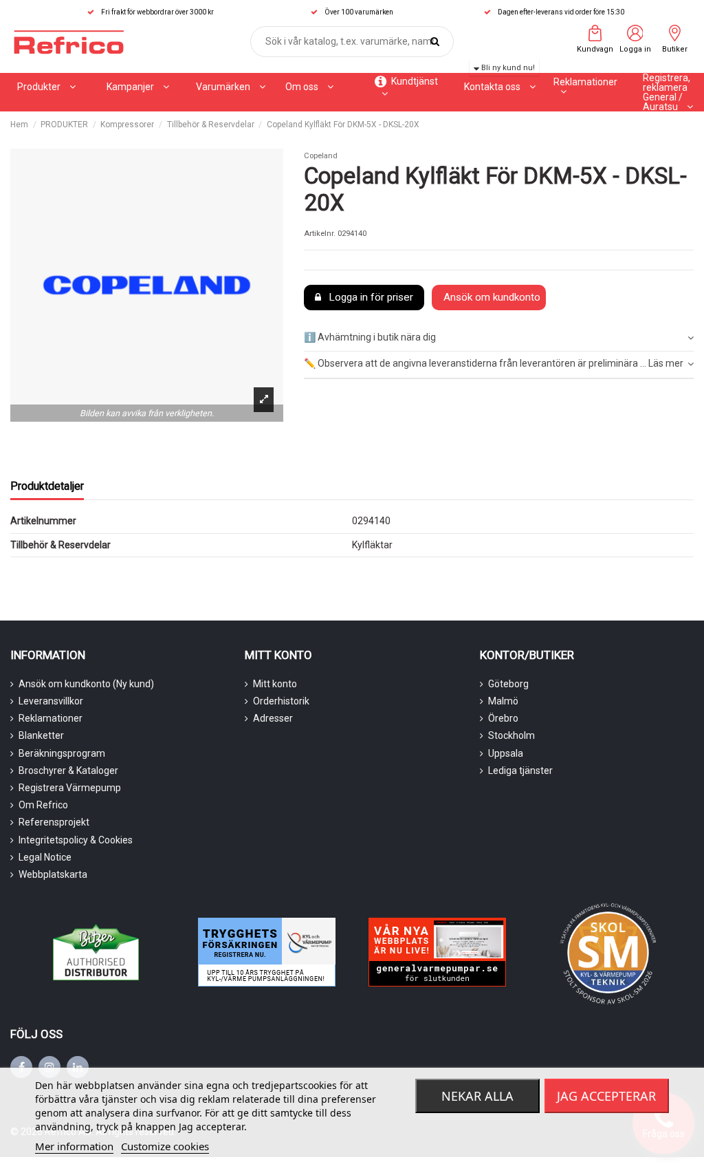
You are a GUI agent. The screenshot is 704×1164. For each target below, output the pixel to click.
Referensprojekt (54, 822)
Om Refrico (43, 804)
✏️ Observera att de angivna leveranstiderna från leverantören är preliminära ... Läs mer (493, 363)
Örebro (503, 718)
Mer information (74, 1146)
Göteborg (508, 683)
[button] (138, 86)
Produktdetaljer (47, 486)
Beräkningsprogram (62, 753)
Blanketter (41, 735)
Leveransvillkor (51, 701)
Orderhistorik (281, 701)
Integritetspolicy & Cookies (76, 839)
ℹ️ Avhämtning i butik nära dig (370, 337)
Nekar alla (477, 1096)
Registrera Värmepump (70, 787)
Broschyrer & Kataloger (68, 770)
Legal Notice (45, 857)
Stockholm (511, 735)
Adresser (273, 718)
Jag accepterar (606, 1096)
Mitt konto (275, 683)
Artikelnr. (320, 233)
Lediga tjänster (520, 770)
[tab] (499, 338)
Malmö (503, 701)
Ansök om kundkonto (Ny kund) (86, 683)
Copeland (321, 155)
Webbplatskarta (53, 874)
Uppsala (505, 753)
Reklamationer (50, 718)
